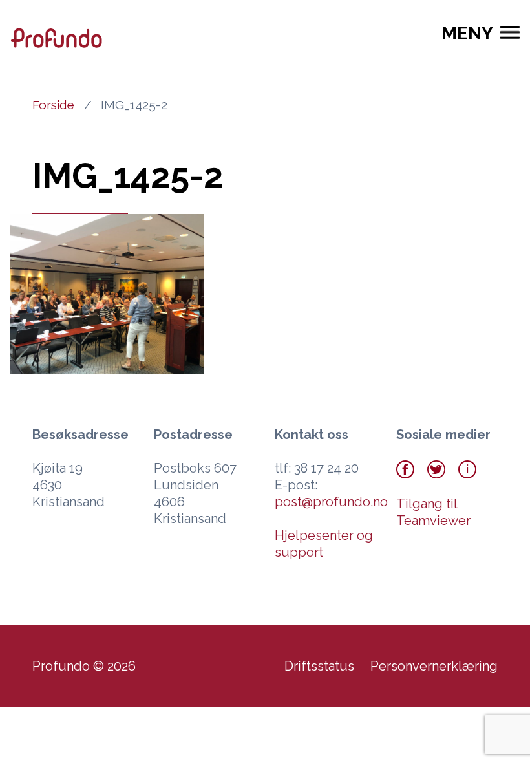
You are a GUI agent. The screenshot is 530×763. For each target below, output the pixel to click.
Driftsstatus (319, 666)
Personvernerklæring (434, 666)
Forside (53, 105)
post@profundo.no (331, 502)
